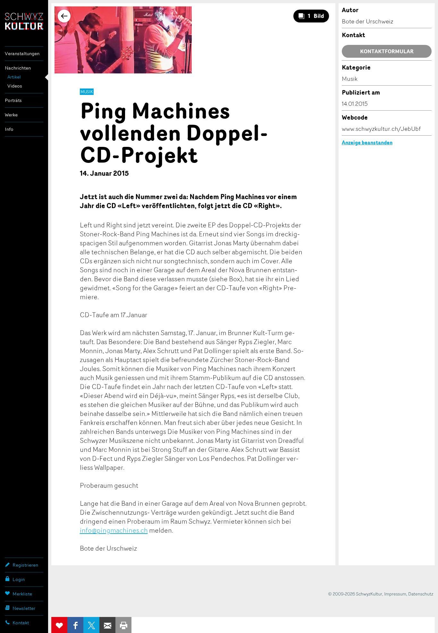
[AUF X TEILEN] (91, 625)
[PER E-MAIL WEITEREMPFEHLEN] (107, 625)
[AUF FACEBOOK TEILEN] (75, 625)
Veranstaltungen (22, 53)
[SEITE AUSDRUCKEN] (123, 625)
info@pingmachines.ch (114, 530)
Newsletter (24, 608)
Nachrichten (18, 67)
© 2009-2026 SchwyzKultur (355, 594)
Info (9, 129)
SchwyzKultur (24, 21)
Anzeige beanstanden (367, 142)
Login (19, 579)
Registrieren (25, 564)
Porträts (13, 100)
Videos (14, 85)
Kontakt (21, 622)
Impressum (395, 594)
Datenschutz (420, 594)
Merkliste (22, 593)
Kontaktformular (387, 51)
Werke (11, 114)
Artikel (14, 76)
